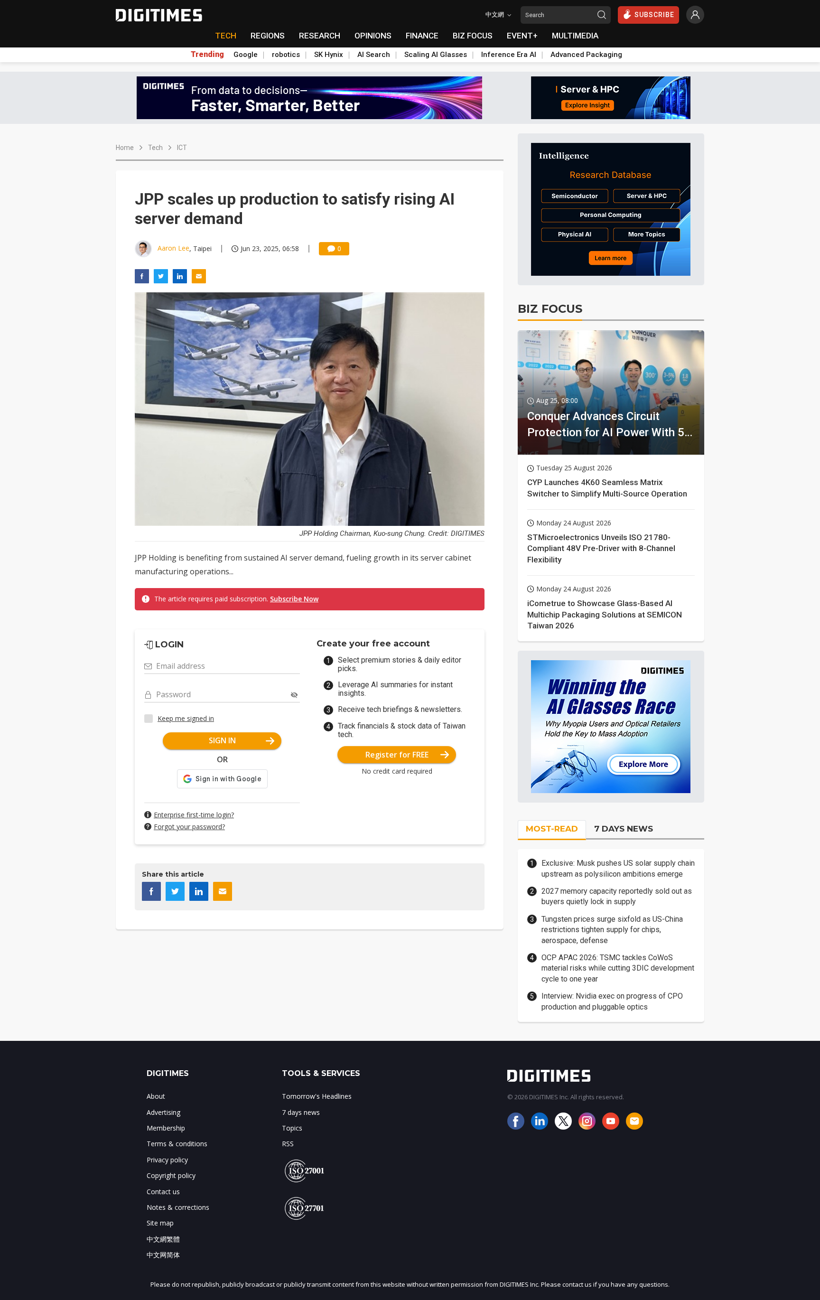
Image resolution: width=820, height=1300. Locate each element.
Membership (166, 1127)
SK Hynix (328, 54)
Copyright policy (171, 1175)
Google (245, 54)
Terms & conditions (177, 1143)
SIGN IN (222, 740)
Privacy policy (167, 1159)
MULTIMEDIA (575, 35)
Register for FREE (397, 754)
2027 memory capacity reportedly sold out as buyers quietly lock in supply (616, 896)
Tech (155, 147)
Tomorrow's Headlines (317, 1096)
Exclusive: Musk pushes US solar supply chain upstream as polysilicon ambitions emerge (618, 868)
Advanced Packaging (586, 54)
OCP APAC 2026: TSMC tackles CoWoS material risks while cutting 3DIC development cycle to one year (617, 968)
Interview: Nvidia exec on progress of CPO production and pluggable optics (612, 1001)
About (156, 1096)
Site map (160, 1222)
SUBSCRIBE (654, 15)
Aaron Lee (173, 248)
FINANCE (422, 35)
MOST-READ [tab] (552, 828)
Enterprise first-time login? (194, 814)
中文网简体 (163, 1254)
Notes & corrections (178, 1207)
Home (125, 147)
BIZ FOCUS (473, 35)
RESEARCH (319, 35)
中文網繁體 (163, 1239)
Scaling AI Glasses (435, 54)
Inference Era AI (508, 54)
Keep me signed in (186, 718)
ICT (182, 147)
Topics (292, 1127)
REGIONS (268, 35)
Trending (207, 54)
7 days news (301, 1112)
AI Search (373, 54)
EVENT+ (522, 35)
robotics (286, 54)
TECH (225, 35)
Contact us (163, 1191)
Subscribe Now (294, 598)
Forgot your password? (189, 826)
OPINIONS (372, 35)
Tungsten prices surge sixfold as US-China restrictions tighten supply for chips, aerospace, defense (612, 930)
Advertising (163, 1112)
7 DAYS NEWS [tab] (623, 828)
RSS (288, 1143)
